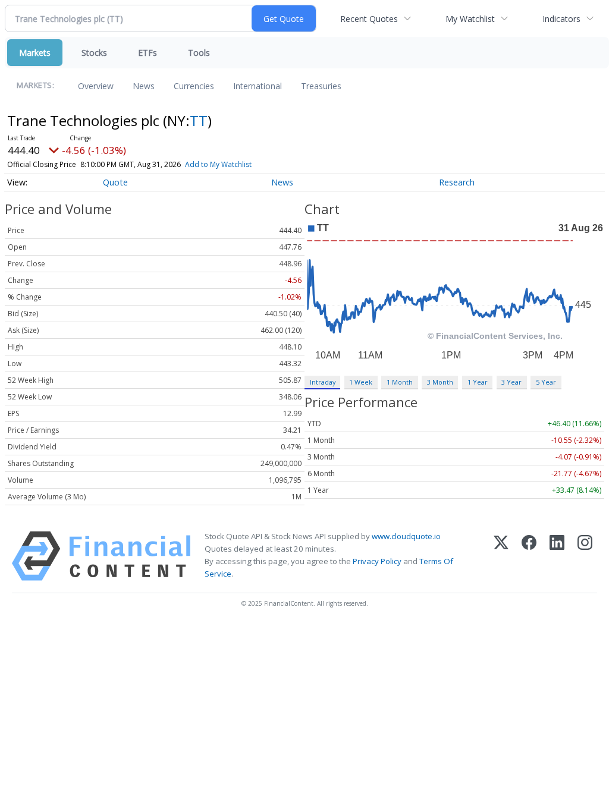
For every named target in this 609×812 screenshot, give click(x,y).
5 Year (546, 381)
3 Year (511, 381)
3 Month (440, 381)
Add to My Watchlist (218, 164)
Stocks (94, 52)
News (144, 86)
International (257, 86)
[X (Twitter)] (501, 556)
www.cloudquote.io (406, 536)
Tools (199, 52)
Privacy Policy (377, 561)
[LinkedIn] (557, 556)
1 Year (477, 381)
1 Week (360, 381)
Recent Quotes (369, 18)
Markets (35, 52)
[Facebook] (529, 556)
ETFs (147, 52)
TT (199, 120)
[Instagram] (585, 556)
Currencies (194, 86)
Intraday (322, 381)
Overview (96, 86)
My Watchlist (470, 18)
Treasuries (321, 86)
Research (457, 182)
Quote (115, 182)
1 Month (400, 381)
